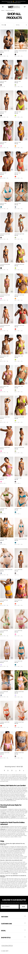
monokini (13, 816)
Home (2, 10)
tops (26, 811)
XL (7, 56)
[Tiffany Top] (6, 466)
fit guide (6, 870)
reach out (15, 873)
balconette (6, 816)
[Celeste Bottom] (6, 222)
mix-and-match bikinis (19, 849)
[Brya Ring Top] (6, 344)
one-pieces (9, 799)
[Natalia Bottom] (6, 405)
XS (1, 56)
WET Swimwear (5, 826)
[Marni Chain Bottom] (21, 39)
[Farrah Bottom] (21, 680)
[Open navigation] (4, 7)
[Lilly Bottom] (21, 558)
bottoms (4, 812)
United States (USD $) (6, 945)
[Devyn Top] (6, 70)
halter (1, 816)
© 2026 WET (5, 950)
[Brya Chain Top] (6, 39)
